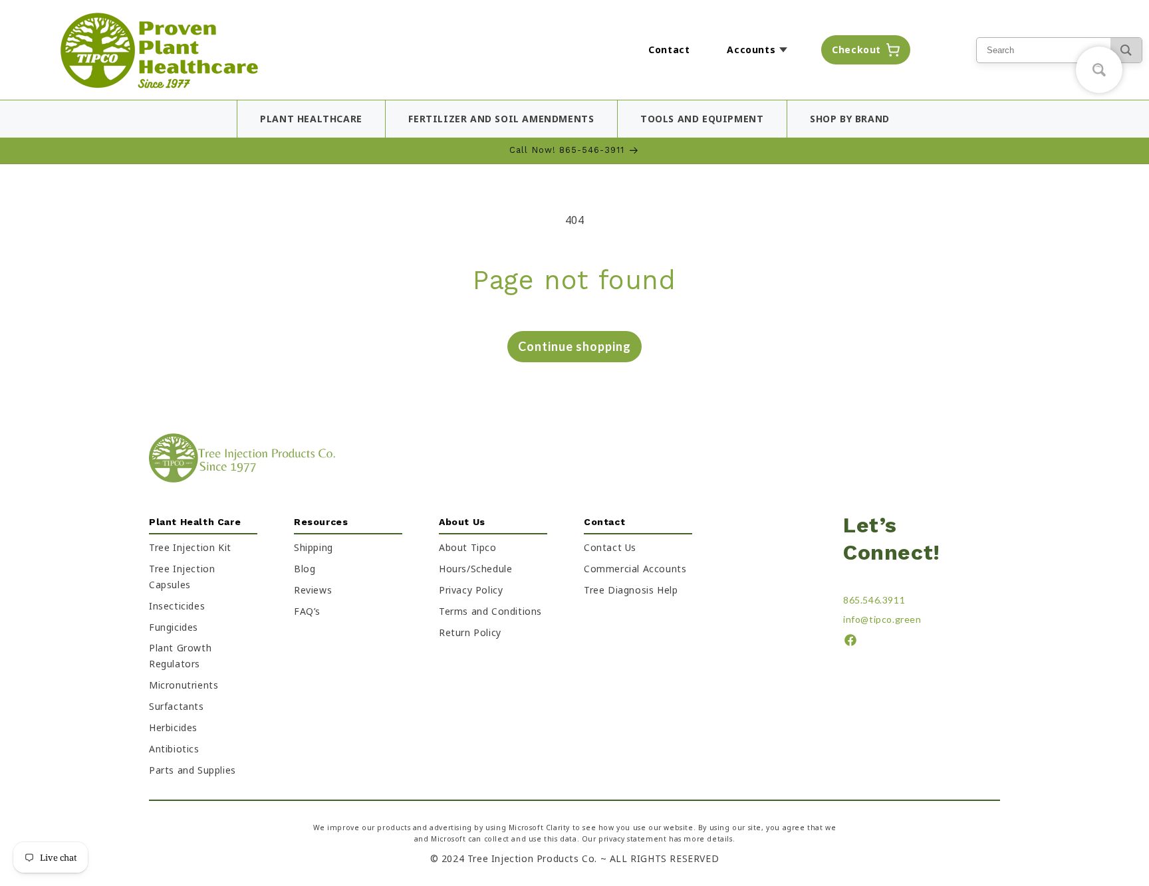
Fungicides (173, 627)
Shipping (313, 547)
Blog (304, 568)
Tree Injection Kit (190, 547)
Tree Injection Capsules (182, 576)
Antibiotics (174, 748)
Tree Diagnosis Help (631, 590)
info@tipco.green (882, 619)
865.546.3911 (874, 600)
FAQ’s (307, 611)
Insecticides (177, 606)
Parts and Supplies (192, 770)
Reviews (313, 590)
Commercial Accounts (635, 568)
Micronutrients (183, 685)
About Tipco (468, 547)
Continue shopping (574, 346)
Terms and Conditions (490, 611)
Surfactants (176, 707)
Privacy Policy (471, 590)
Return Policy (470, 632)
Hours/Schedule (475, 568)
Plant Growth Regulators (180, 656)
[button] (760, 50)
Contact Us (610, 547)
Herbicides (173, 728)
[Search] (1126, 50)
